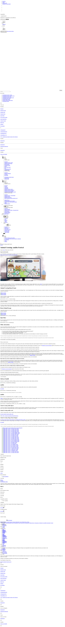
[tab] (32, 520)
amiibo (5, 202)
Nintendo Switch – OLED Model (9, 195)
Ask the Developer (7, 229)
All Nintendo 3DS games (6, 98)
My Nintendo (6, 239)
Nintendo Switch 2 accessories (9, 190)
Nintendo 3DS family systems (20, 419)
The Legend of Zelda (3, 117)
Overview (4, 1)
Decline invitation (3, 561)
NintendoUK (2, 140)
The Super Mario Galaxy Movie (9, 237)
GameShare (6, 188)
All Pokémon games (5, 101)
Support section (32, 355)
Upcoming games (7, 165)
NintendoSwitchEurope (4, 146)
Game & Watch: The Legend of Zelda (10, 201)
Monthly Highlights (7, 173)
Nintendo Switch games (8, 163)
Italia (3, 529)
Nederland (4, 545)
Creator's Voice (6, 230)
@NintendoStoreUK (3, 131)
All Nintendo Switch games (6, 96)
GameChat (6, 187)
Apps (5, 219)
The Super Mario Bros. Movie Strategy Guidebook (12, 238)
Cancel (1, 549)
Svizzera (3, 550)
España (3, 526)
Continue (4, 549)
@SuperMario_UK (3, 135)
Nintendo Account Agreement (46, 345)
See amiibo (2, 388)
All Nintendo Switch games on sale (8, 97)
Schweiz (3, 548)
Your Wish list (6, 178)
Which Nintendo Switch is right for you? (11, 198)
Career (5, 240)
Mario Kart (2, 122)
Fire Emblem (2, 585)
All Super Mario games (6, 99)
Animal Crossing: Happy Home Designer (8, 419)
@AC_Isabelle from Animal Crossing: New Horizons (9, 136)
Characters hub (6, 169)
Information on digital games (9, 177)
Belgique (3, 530)
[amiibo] (1, 480)
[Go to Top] (32, 243)
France (3, 527)
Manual (7, 476)
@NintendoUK (2, 590)
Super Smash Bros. (3, 119)
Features (5, 186)
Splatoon (1, 124)
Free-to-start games (7, 167)
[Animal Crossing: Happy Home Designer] (9, 415)
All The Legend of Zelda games (7, 100)
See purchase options (10, 31)
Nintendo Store (2, 573)
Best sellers (6, 175)
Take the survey (8, 561)
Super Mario (2, 115)
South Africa (4, 537)
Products (5, 220)
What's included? (7, 209)
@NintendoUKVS (3, 133)
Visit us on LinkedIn (3, 154)
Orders (3, 2)
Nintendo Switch (3, 110)
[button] (33, 157)
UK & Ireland (4, 552)
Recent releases (6, 164)
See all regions (4, 553)
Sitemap (5, 241)
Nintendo (1, 108)
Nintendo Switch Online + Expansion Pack (11, 210)
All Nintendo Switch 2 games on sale (8, 95)
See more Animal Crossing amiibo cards (6, 414)
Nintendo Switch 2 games (8, 162)
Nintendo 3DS (2, 112)
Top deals (6, 174)
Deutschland (4, 525)
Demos (5, 166)
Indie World (6, 228)
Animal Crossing (3, 120)
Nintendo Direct (7, 227)
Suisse (3, 539)
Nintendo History (7, 203)
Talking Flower (6, 200)
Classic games (6, 211)
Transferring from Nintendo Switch (10, 191)
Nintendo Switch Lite (7, 197)
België (3, 523)
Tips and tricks (6, 231)
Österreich (4, 546)
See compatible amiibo (4, 481)
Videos (5, 221)
